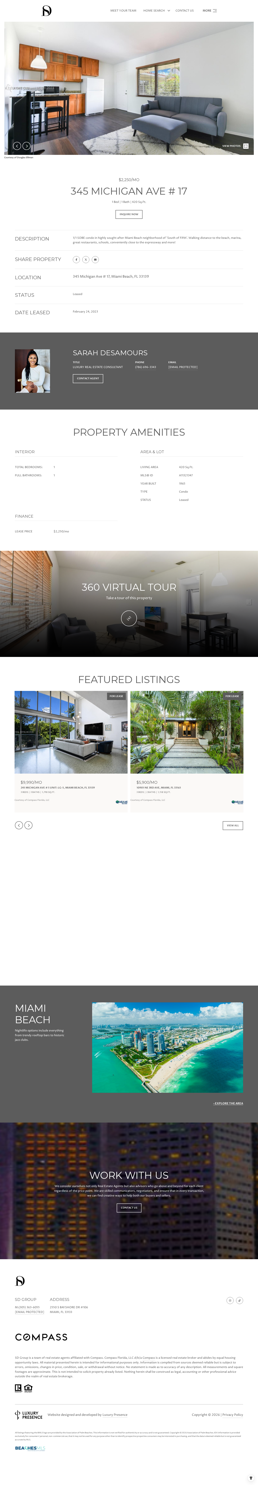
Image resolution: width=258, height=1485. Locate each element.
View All (233, 825)
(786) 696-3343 (145, 367)
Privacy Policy (232, 1415)
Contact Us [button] (129, 1207)
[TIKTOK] (239, 1300)
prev (17, 146)
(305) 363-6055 (29, 1307)
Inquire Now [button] (129, 214)
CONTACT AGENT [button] (88, 378)
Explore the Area (229, 1103)
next (26, 146)
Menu (210, 10)
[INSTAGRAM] (230, 1300)
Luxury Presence (114, 1415)
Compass (149, 1358)
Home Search (154, 11)
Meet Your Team (123, 11)
